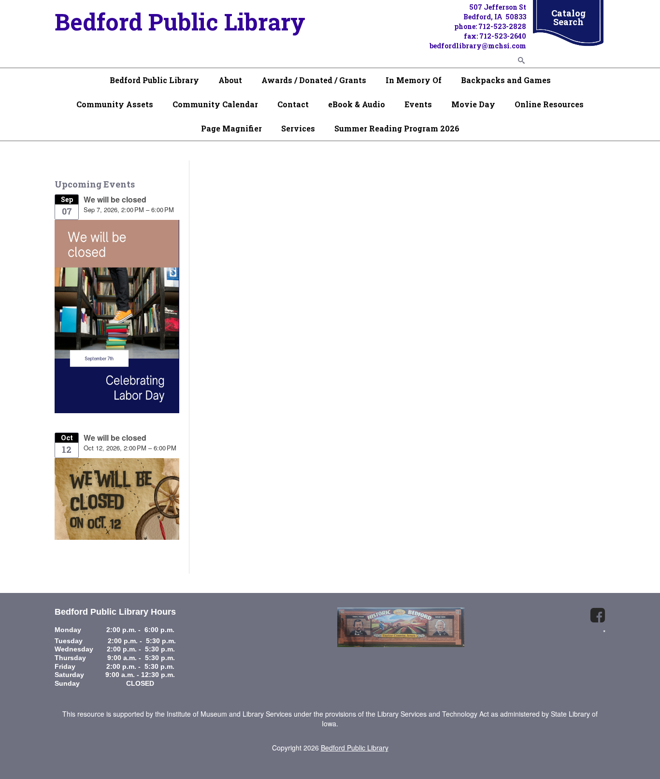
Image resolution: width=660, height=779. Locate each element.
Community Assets (114, 104)
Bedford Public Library (154, 80)
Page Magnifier (231, 128)
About (230, 80)
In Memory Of (414, 80)
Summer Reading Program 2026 (396, 128)
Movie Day (473, 104)
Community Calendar (215, 104)
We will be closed (115, 199)
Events (418, 104)
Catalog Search (568, 17)
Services (298, 128)
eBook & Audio (356, 104)
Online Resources (549, 104)
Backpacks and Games (506, 80)
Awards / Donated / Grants (313, 80)
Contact (293, 104)
